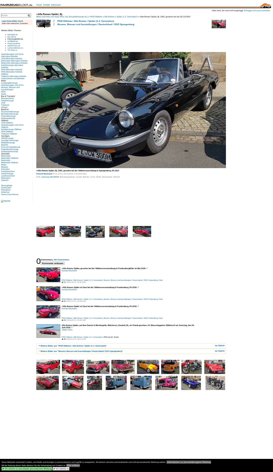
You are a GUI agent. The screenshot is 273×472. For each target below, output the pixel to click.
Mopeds (4, 167)
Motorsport (5, 178)
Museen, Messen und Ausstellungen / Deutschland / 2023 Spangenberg (95, 24)
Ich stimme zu (61, 469)
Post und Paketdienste (10, 147)
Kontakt (46, 5)
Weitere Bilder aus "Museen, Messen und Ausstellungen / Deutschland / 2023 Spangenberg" (81, 351)
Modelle (4, 145)
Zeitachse (5, 192)
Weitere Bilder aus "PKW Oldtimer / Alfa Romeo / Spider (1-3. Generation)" (73, 346)
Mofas (3, 165)
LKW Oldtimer (7, 123)
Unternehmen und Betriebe (12, 78)
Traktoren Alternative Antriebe (13, 76)
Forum (39, 5)
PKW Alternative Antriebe (11, 70)
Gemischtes (6, 188)
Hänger (4, 107)
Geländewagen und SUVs (12, 85)
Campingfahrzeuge (9, 83)
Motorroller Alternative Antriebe (14, 63)
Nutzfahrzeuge (7, 101)
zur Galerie (220, 345)
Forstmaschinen (8, 171)
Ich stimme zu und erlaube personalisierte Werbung (27, 469)
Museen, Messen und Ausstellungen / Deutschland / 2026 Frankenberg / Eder (133, 280)
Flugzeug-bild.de (13, 43)
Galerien (5, 180)
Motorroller (5, 160)
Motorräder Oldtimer (9, 158)
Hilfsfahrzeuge (7, 138)
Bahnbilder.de (12, 35)
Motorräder (6, 156)
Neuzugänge (6, 185)
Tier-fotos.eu (12, 50)
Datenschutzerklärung (9, 194)
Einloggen (248, 10)
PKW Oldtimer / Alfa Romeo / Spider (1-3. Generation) (85, 21)
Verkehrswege (7, 174)
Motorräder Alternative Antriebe (14, 61)
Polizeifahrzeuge (8, 116)
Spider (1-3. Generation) (126, 17)
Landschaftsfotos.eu (15, 48)
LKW (3, 103)
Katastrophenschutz (9, 151)
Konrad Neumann (44, 174)
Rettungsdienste (8, 118)
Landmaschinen (8, 176)
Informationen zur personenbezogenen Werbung (189, 462)
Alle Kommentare (61, 260)
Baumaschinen (7, 98)
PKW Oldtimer (96, 17)
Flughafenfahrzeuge (9, 149)
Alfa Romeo (109, 17)
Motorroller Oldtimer (9, 162)
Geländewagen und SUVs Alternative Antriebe (12, 55)
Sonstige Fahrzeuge (9, 140)
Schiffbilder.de (12, 41)
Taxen (3, 94)
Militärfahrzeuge (8, 143)
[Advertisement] (93, 38)
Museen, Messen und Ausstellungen (10, 88)
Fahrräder (5, 169)
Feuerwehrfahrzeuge (10, 112)
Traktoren (5, 105)
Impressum (56, 5)
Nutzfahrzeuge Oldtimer (11, 129)
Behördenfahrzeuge (9, 114)
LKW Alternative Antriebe (11, 59)
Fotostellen (6, 190)
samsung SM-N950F (50, 177)
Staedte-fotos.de (13, 46)
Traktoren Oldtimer (9, 134)
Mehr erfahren (73, 465)
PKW (3, 92)
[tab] (131, 345)
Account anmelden (262, 10)
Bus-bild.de (11, 37)
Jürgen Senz (67, 330)
